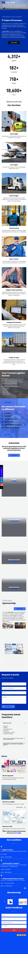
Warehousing (14, 228)
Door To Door (14, 259)
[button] (14, 723)
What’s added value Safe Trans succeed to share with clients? (13, 739)
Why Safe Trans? (7, 723)
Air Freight (14, 165)
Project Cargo (14, 357)
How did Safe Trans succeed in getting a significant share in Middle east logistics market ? (13, 744)
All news (19, 807)
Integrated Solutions (14, 322)
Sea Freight (14, 134)
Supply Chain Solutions (14, 290)
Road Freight (14, 196)
